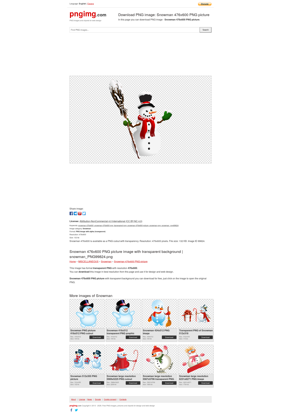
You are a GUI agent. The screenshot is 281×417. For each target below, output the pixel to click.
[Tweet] (84, 213)
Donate (98, 399)
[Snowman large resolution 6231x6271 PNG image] (196, 359)
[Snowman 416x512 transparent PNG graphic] (123, 313)
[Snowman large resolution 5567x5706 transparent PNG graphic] (159, 359)
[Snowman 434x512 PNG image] (160, 313)
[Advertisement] (140, 55)
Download (97, 337)
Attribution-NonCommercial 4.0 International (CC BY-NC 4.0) (111, 221)
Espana (91, 3)
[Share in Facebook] (71, 213)
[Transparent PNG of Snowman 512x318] (196, 314)
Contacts (122, 399)
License (82, 399)
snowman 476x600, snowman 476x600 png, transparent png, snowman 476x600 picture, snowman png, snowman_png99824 (128, 225)
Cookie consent (110, 399)
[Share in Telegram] (75, 213)
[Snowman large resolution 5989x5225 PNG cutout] (123, 359)
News (89, 399)
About (73, 399)
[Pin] (80, 213)
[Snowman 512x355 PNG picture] (87, 359)
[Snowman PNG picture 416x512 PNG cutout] (87, 313)
